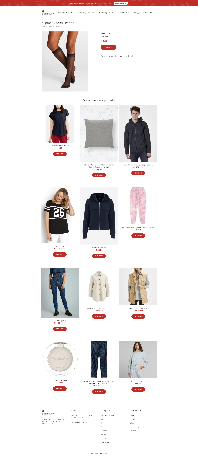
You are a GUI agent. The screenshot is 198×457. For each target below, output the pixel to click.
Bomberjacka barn (107, 12)
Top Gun (103, 434)
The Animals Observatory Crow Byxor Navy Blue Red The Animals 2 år (99, 382)
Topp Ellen (60, 246)
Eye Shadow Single (60, 380)
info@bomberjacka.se (79, 422)
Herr (102, 423)
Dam (102, 419)
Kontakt (133, 419)
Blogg (136, 12)
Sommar (104, 431)
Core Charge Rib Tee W (60, 146)
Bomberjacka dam (86, 12)
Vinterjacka (125, 12)
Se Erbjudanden (120, 3)
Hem (43, 27)
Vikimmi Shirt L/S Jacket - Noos (99, 308)
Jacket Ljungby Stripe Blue (138, 381)
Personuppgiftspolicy (137, 427)
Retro (103, 427)
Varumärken (148, 12)
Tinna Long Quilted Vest (138, 308)
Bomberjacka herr (66, 12)
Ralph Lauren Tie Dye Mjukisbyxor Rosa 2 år (138, 228)
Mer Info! (108, 47)
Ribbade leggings (59, 321)
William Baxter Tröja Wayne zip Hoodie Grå (138, 165)
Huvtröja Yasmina (99, 248)
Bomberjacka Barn (107, 415)
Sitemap (133, 431)
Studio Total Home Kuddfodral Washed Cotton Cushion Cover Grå (99, 166)
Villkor (132, 423)
